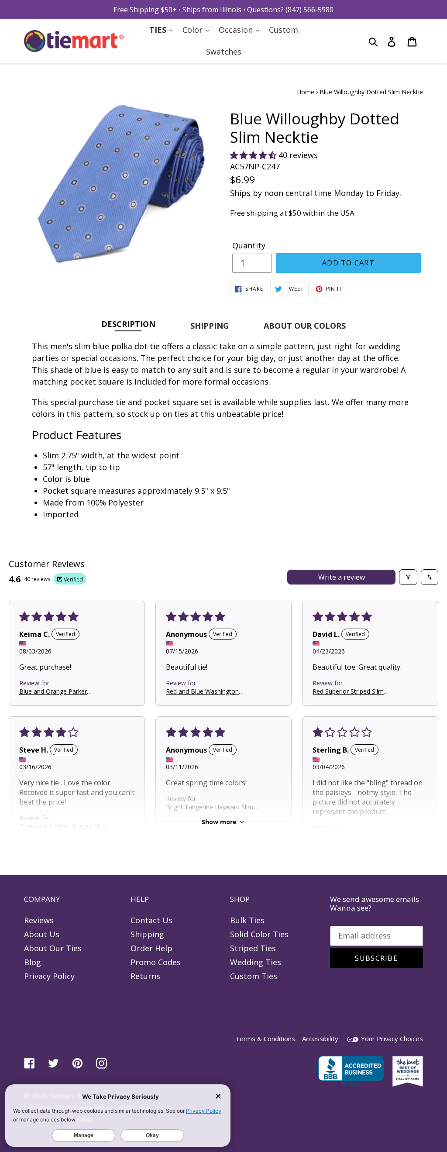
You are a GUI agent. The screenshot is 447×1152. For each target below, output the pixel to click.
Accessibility (320, 1038)
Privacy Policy (49, 976)
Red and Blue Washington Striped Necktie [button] (202, 691)
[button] (254, 155)
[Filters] (408, 577)
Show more (219, 822)
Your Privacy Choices (391, 1038)
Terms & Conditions (265, 1038)
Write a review (341, 577)
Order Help (151, 948)
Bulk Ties (247, 920)
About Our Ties (53, 948)
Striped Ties (253, 948)
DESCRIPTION (128, 324)
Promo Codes (156, 962)
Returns (145, 976)
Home (305, 92)
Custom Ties (253, 976)
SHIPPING (209, 325)
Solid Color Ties (259, 934)
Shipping (147, 934)
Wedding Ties (255, 962)
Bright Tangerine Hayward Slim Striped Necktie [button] (209, 807)
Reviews (39, 920)
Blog (32, 962)
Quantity (248, 245)
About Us (41, 934)
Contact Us (151, 920)
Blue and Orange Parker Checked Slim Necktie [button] (53, 691)
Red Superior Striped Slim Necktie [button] (348, 691)
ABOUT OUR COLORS (305, 325)
